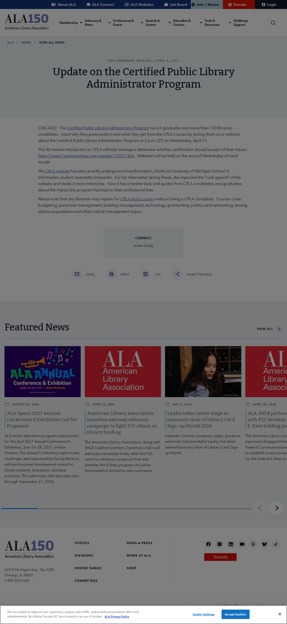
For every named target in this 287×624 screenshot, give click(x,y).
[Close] (280, 614)
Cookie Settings (204, 614)
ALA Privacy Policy (116, 616)
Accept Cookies (235, 614)
